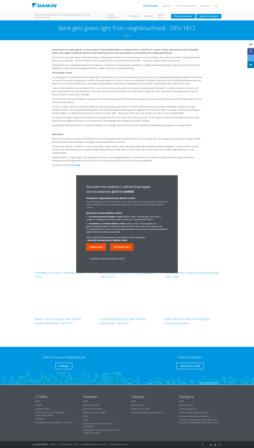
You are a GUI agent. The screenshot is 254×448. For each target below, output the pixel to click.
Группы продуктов (187, 408)
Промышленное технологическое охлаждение (98, 424)
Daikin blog (160, 16)
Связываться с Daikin (140, 408)
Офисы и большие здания (94, 412)
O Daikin (38, 405)
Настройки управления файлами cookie (107, 258)
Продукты (134, 16)
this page (75, 165)
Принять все (96, 247)
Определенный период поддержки (194, 416)
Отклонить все (122, 247)
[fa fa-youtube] (215, 444)
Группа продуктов (112, 16)
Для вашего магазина (93, 408)
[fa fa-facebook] (202, 444)
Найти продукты (186, 405)
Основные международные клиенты (147, 412)
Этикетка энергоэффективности (193, 412)
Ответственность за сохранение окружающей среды (50, 413)
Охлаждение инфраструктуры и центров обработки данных (101, 431)
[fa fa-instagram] (219, 444)
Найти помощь (137, 405)
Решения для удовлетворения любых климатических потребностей (62, 16)
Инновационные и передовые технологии (54, 422)
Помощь (148, 16)
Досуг (85, 416)
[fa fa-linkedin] (211, 444)
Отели (86, 420)
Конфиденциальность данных (94, 444)
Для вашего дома (91, 405)
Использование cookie (69, 444)
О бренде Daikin (42, 408)
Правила (53, 444)
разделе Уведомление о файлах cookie (107, 240)
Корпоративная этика (118, 444)
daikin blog (39, 419)
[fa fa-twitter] (207, 444)
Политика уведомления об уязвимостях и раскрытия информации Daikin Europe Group (199, 421)
